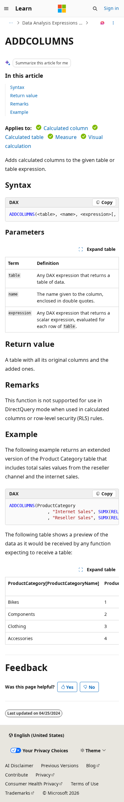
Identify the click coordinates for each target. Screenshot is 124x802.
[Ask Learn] (102, 23)
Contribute (16, 775)
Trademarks (17, 793)
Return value (24, 95)
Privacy (43, 775)
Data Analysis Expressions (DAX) (53, 23)
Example (19, 112)
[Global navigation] (6, 8)
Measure (66, 137)
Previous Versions (60, 765)
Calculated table (24, 137)
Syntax (17, 87)
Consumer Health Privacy (32, 784)
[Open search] (95, 8)
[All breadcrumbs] (10, 23)
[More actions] (113, 23)
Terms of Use (85, 784)
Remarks (19, 104)
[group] (62, 215)
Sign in (111, 8)
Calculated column (66, 128)
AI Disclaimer (19, 765)
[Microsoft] (62, 8)
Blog (91, 765)
